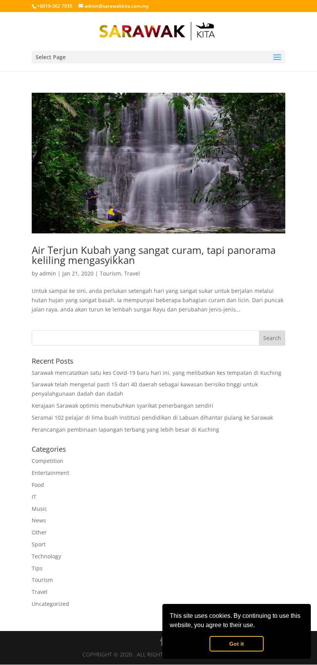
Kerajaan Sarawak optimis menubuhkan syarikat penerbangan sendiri (122, 405)
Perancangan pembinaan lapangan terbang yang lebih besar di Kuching (125, 429)
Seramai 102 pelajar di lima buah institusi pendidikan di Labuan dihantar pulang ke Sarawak (152, 417)
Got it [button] (236, 644)
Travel (132, 273)
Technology (46, 556)
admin (47, 273)
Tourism (110, 273)
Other (39, 532)
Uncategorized (50, 603)
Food (38, 484)
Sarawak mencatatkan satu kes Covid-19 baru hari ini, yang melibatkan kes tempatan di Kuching (156, 372)
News (39, 520)
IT (34, 496)
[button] (257, 626)
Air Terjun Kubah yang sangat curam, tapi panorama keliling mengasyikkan (154, 255)
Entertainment (50, 472)
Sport (39, 544)
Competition (47, 460)
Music (39, 508)
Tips (37, 568)
